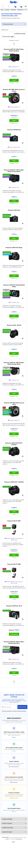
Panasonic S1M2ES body (14, 129)
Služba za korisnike (7, 819)
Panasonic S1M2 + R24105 (14, 325)
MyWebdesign (19, 839)
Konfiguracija (14, 634)
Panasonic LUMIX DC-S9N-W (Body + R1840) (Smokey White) (14, 363)
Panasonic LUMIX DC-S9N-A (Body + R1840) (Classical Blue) (14, 170)
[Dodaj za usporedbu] (22, 62)
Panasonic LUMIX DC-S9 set (14, 606)
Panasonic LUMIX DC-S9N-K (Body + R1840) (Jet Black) (14, 50)
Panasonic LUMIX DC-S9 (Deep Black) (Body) (14, 285)
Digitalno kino (20, 9)
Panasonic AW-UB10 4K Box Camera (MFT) (14, 403)
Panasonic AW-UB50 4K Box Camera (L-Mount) (14, 90)
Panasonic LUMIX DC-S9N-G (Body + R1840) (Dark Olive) (14, 642)
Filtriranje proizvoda (8, 24)
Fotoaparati (13, 9)
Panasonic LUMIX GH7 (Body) (14, 247)
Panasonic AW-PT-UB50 (14, 564)
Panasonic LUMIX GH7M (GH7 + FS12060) (14, 443)
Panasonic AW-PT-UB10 (14, 521)
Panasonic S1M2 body (14, 210)
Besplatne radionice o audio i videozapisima (12, 700)
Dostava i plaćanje (7, 823)
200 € (6, 54)
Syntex (2, 9)
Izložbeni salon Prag (7, 827)
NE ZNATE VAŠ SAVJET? (7, 832)
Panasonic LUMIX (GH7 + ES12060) (14, 482)
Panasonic (7, 9)
